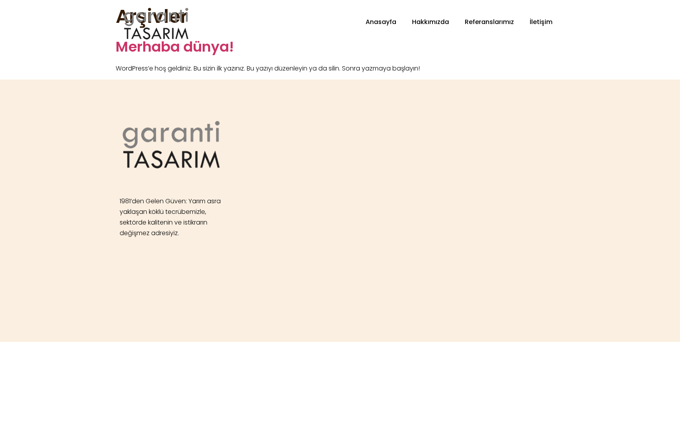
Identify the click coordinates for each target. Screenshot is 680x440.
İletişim (541, 21)
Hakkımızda (430, 21)
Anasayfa (381, 21)
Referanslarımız (489, 21)
